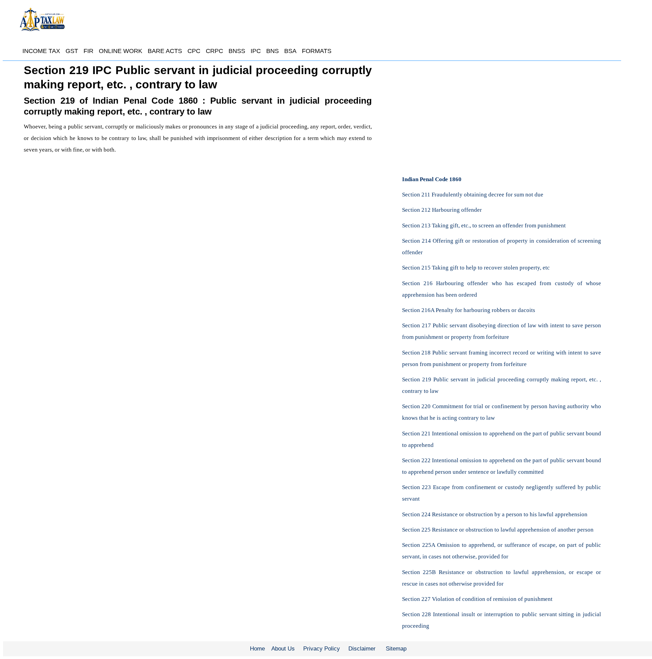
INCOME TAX (41, 51)
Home (257, 648)
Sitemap (396, 648)
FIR (88, 51)
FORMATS (316, 51)
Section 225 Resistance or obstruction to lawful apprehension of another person (498, 529)
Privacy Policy (321, 648)
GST (72, 51)
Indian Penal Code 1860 (431, 179)
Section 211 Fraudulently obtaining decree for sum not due (472, 194)
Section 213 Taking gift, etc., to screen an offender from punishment (484, 225)
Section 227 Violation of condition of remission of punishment (477, 599)
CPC (193, 51)
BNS (272, 51)
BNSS (237, 51)
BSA (290, 51)
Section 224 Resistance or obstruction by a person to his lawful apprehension (494, 514)
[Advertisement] (198, 230)
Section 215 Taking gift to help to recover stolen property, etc (476, 267)
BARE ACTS (165, 51)
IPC (256, 51)
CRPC (214, 51)
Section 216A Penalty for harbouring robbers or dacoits (468, 310)
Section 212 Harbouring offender (442, 210)
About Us (283, 648)
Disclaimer (362, 648)
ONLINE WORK (120, 51)
